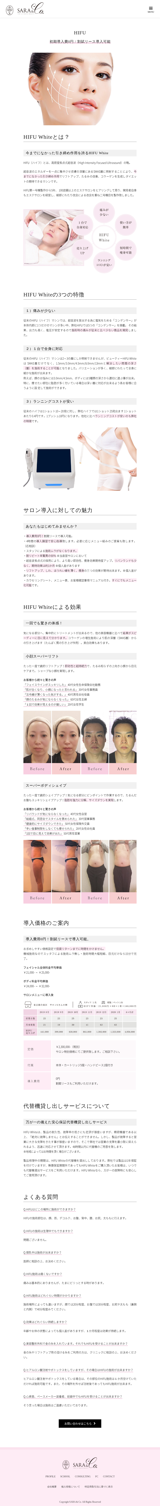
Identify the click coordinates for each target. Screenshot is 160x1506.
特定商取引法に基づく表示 (99, 1486)
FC (96, 1476)
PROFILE (50, 1476)
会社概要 (52, 1486)
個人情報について (70, 1486)
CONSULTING (83, 1476)
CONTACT (109, 1476)
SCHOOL (65, 1476)
